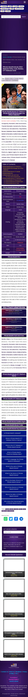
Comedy (16, 78)
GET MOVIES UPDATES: (10, 529)
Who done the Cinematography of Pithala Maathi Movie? (14, 502)
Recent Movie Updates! (14, 555)
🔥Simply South (4, 8)
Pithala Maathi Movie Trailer (12, 183)
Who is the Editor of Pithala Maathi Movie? (14, 495)
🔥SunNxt (15, 6)
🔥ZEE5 (9, 6)
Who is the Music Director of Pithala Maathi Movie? (14, 481)
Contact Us (4, 672)
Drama (21, 78)
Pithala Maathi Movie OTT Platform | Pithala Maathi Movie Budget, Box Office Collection (13, 168)
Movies (10, 57)
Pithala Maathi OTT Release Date (13, 180)
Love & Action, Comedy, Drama (20, 249)
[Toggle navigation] (25, 2)
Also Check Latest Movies (14, 176)
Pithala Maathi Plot (8, 173)
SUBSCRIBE (14, 537)
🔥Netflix (12, 8)
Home (4, 57)
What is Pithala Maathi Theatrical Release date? (14, 453)
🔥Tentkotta (3, 6)
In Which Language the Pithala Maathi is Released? (14, 460)
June (3, 80)
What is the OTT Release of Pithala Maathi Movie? (14, 446)
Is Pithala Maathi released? (12, 433)
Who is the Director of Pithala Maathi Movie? (14, 488)
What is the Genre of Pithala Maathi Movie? (14, 474)
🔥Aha (2, 11)
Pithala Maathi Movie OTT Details (11, 171)
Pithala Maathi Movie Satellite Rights (14, 181)
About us (11, 672)
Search (24, 16)
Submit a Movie (13, 681)
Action (11, 78)
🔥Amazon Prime (19, 8)
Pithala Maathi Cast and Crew (11, 175)
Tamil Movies (15, 80)
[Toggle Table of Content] (23, 164)
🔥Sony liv (21, 6)
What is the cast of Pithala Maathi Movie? (14, 467)
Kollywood (8, 80)
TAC (16, 673)
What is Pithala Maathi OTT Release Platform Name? (14, 439)
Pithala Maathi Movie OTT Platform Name (13, 178)
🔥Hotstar (8, 11)
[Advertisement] (14, 34)
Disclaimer (18, 672)
